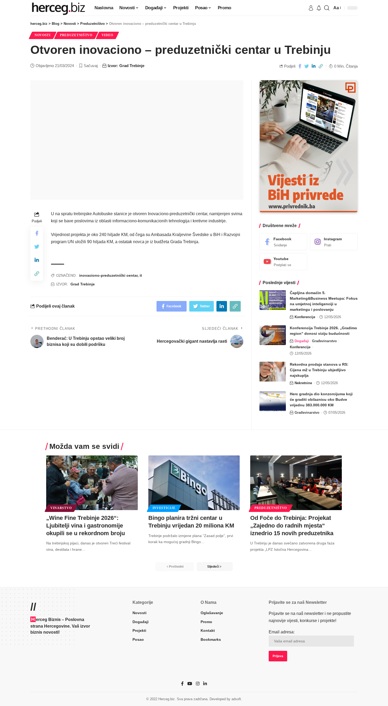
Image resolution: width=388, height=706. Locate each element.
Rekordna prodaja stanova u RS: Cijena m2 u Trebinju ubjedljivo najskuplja (319, 370)
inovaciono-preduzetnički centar (108, 275)
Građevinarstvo (324, 341)
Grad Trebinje (82, 284)
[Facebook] (283, 242)
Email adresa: (282, 632)
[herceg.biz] (58, 8)
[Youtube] (283, 261)
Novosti (43, 35)
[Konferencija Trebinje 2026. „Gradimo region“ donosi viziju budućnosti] (272, 335)
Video (107, 35)
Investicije (164, 508)
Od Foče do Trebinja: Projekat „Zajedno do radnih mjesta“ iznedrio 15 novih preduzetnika (291, 525)
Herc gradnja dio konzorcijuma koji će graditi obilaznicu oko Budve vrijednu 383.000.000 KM (321, 399)
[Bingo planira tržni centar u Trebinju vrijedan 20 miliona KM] (194, 482)
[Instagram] (334, 242)
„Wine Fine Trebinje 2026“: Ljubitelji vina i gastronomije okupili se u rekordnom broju (85, 525)
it (141, 275)
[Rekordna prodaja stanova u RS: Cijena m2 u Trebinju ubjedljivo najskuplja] (272, 372)
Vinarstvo (61, 508)
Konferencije (305, 317)
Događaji (302, 341)
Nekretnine (303, 383)
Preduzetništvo (76, 35)
